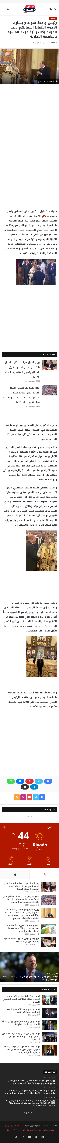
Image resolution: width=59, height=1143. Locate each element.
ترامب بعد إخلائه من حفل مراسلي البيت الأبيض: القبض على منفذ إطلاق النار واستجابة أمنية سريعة (21, 1049)
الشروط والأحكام (18, 1130)
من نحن (7, 1130)
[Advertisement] (29, 119)
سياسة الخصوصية (34, 1130)
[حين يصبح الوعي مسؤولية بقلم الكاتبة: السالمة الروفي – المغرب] (48, 942)
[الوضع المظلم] (8, 10)
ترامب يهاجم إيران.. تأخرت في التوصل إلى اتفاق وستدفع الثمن (23, 1010)
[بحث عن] (55, 10)
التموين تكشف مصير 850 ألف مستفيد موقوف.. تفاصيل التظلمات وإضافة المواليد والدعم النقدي (21, 928)
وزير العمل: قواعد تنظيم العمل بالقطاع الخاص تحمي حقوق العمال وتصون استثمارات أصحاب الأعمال (21, 886)
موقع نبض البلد (48, 1130)
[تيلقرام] (34, 787)
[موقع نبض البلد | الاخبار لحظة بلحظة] (29, 9)
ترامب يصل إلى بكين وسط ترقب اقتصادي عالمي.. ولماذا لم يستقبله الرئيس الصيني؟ (21, 1036)
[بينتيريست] (29, 781)
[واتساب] (11, 781)
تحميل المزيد (29, 1112)
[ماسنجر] (20, 781)
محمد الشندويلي (49, 42)
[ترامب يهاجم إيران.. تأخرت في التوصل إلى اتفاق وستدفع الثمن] (49, 1013)
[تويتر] (39, 781)
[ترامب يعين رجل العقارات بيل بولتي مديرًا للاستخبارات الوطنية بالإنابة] (49, 1025)
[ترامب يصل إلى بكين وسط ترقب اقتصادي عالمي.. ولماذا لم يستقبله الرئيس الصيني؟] (49, 1037)
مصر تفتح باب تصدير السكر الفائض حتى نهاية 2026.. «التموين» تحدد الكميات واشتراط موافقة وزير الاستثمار (21, 899)
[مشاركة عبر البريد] (25, 787)
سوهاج (45, 216)
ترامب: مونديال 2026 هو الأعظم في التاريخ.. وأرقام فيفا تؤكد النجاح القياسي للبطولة (21, 999)
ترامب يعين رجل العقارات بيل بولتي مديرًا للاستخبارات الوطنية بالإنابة (30, 978)
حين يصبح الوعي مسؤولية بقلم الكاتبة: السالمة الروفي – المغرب (21, 940)
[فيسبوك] (48, 781)
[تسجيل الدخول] (50, 10)
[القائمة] (3, 10)
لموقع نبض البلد (9, 1125)
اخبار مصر (53, 18)
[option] (29, 967)
